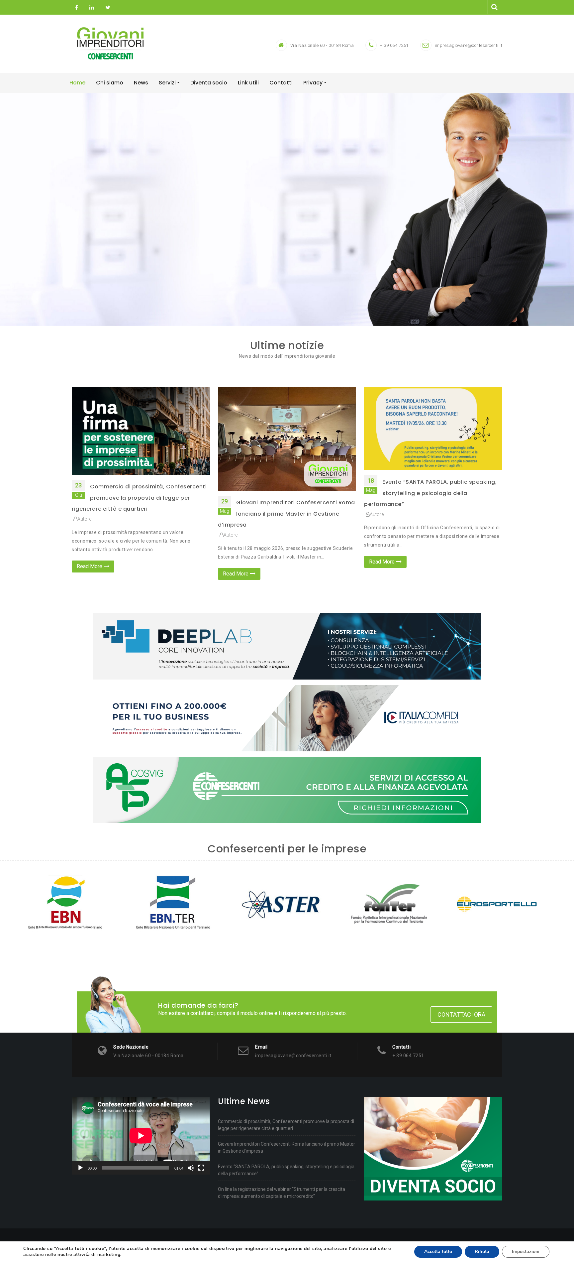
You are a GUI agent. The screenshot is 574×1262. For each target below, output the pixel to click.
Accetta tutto (438, 1251)
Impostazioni (525, 1251)
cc (91, 8)
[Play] (80, 1168)
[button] (43, 209)
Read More (89, 566)
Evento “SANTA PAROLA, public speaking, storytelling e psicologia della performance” (430, 493)
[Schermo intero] (201, 1168)
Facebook (76, 8)
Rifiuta (482, 1251)
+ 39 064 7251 (394, 45)
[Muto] (190, 1168)
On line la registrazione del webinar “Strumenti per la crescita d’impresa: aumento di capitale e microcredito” (281, 1193)
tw (107, 8)
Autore (84, 519)
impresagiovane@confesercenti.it (469, 45)
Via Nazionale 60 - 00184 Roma (322, 45)
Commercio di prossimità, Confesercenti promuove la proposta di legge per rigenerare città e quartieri (139, 498)
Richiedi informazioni (287, 227)
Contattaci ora (461, 1014)
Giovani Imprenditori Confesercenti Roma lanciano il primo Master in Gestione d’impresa (286, 514)
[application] (141, 1136)
